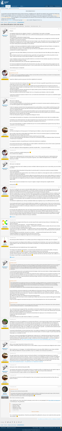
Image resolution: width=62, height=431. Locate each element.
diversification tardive (34, 26)
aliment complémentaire (20, 26)
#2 (60, 70)
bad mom (5, 226)
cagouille (5, 325)
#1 (60, 28)
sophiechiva (3, 26)
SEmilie (5, 77)
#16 (60, 386)
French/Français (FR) (12, 427)
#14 (60, 364)
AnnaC (4, 134)
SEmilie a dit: (13, 262)
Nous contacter (35, 427)
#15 (60, 375)
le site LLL (10, 20)
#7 (60, 187)
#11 (60, 319)
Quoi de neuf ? (15, 6)
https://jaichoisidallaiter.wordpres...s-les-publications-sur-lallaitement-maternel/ (26, 361)
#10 (60, 260)
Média (21, 6)
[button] (18, 6)
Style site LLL (4, 427)
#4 (60, 127)
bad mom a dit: (13, 302)
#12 (60, 342)
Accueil (3, 6)
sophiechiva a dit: (14, 72)
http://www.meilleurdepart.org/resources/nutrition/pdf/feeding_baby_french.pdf (38, 339)
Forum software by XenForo (31, 429)
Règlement (41, 427)
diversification (27, 26)
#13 (60, 353)
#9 (60, 237)
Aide (55, 427)
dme (40, 26)
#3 (60, 98)
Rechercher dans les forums (14, 8)
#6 (60, 161)
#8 (60, 220)
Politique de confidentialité (49, 427)
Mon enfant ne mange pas (54, 400)
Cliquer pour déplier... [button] (35, 411)
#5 (60, 150)
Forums (8, 6)
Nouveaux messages (4, 8)
